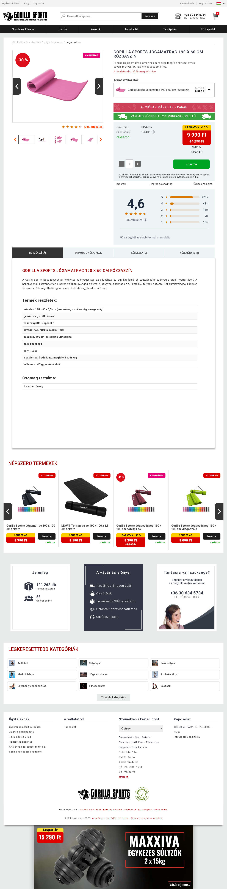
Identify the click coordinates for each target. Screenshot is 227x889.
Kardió (107, 809)
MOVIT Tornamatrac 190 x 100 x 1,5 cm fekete (85, 527)
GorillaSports (20, 42)
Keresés (150, 16)
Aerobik (36, 42)
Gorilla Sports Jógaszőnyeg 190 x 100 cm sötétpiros (138, 527)
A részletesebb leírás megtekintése (135, 71)
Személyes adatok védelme (25, 751)
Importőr (121, 184)
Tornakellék (161, 809)
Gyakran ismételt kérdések (25, 727)
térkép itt (123, 777)
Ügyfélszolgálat (202, 184)
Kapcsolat (39, 3)
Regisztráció (205, 3)
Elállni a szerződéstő (21, 732)
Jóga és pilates (53, 42)
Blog (26, 3)
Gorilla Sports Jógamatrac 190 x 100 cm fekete (30, 527)
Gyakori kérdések (11, 3)
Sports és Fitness (90, 809)
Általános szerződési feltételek (27, 746)
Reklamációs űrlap (20, 737)
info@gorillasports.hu (187, 737)
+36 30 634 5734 (186, 593)
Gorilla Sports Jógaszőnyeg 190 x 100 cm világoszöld (193, 527)
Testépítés (130, 809)
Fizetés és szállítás (161, 184)
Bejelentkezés (187, 3)
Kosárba (191, 164)
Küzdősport (145, 809)
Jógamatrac (73, 42)
